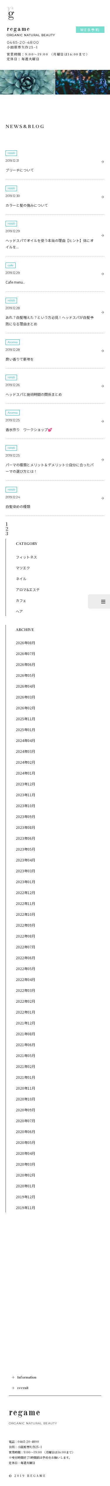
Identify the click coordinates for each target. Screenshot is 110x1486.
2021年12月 (25, 1022)
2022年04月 (25, 979)
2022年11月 (25, 903)
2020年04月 (25, 1153)
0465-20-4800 (23, 42)
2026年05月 (25, 675)
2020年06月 (25, 1131)
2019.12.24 (13, 497)
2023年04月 (25, 859)
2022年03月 (25, 990)
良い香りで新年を (20, 358)
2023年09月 (25, 816)
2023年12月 (25, 783)
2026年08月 (25, 642)
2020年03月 (25, 1164)
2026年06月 (25, 664)
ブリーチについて (20, 169)
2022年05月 (25, 968)
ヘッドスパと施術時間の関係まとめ (34, 394)
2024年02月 (25, 762)
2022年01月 (25, 1011)
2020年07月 (25, 1120)
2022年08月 (25, 935)
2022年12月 (25, 892)
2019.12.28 (13, 308)
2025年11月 (25, 718)
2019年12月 (25, 1196)
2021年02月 (25, 1066)
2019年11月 (25, 1207)
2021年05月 (25, 1055)
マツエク (23, 567)
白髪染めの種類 (18, 506)
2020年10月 (25, 1098)
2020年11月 (25, 1088)
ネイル (21, 578)
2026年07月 (25, 653)
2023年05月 (25, 849)
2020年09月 (25, 1109)
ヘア (19, 611)
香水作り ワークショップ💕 (29, 429)
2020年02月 (25, 1174)
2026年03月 (25, 696)
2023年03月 (25, 870)
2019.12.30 (13, 196)
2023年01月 (25, 881)
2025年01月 (25, 729)
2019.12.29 (13, 231)
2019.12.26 (13, 385)
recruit (22, 1388)
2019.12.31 (12, 161)
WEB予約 (90, 29)
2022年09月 (25, 925)
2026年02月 (25, 707)
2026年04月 (25, 686)
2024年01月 (25, 772)
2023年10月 (25, 805)
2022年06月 (25, 957)
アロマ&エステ (28, 589)
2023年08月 (25, 827)
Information (26, 1377)
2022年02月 (25, 1001)
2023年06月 (25, 838)
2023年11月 (25, 794)
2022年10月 (25, 914)
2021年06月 (25, 1044)
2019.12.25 (13, 420)
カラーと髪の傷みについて (27, 205)
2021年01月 (25, 1077)
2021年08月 (25, 1033)
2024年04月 (25, 740)
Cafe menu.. (15, 282)
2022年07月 (25, 946)
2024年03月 (25, 751)
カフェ (21, 600)
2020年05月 (25, 1142)
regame (31, 31)
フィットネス (26, 556)
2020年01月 (25, 1185)
